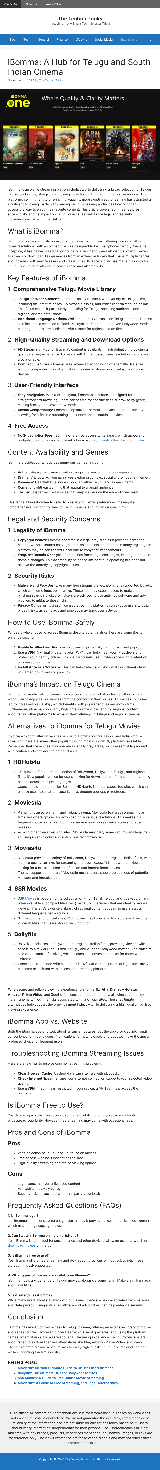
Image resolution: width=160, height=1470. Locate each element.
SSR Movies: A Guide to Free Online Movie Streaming (61, 1378)
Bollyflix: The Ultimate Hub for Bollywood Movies (57, 1373)
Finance (62, 39)
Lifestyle (81, 39)
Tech (26, 39)
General (43, 39)
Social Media (104, 39)
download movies (22, 1245)
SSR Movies (27, 898)
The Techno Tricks (80, 18)
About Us (31, 3)
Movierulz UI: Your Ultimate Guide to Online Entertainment (65, 1368)
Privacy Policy (53, 3)
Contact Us (11, 3)
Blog (12, 39)
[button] (149, 39)
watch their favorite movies (123, 440)
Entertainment (130, 39)
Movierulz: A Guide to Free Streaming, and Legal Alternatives (68, 1383)
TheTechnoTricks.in (78, 1459)
